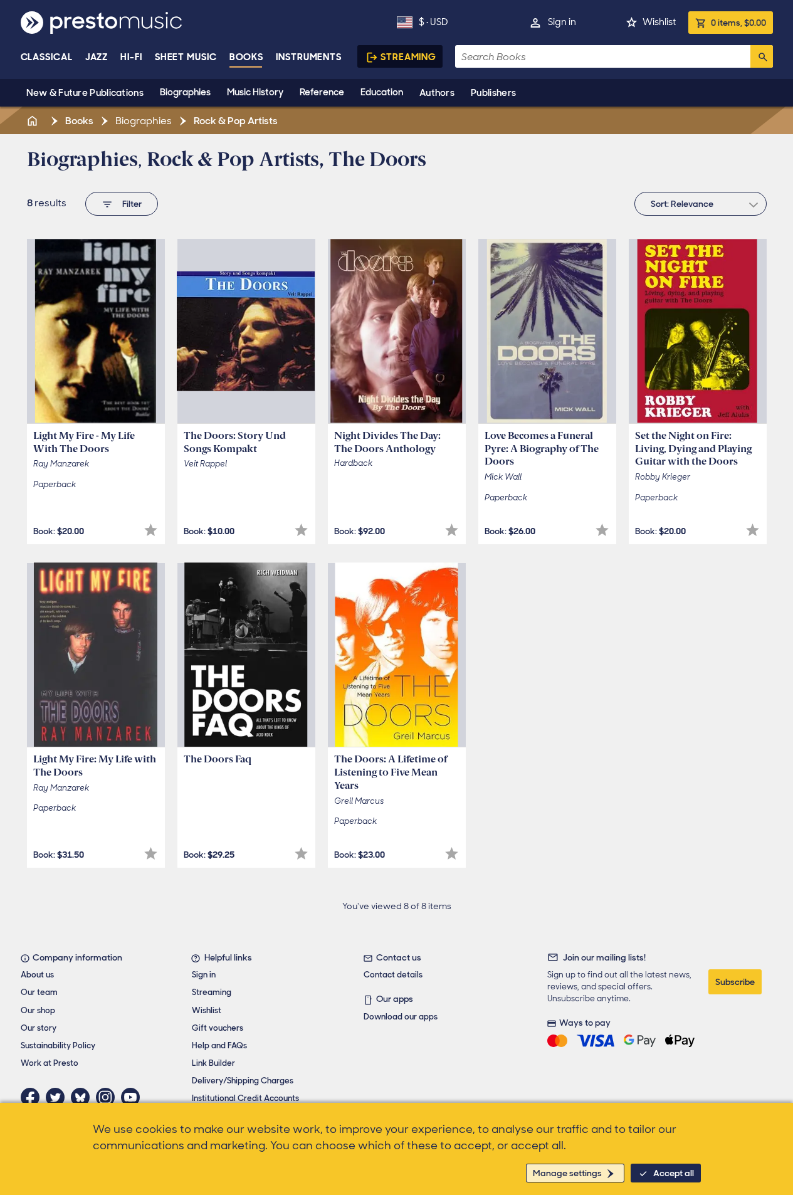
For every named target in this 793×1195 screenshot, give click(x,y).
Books (246, 57)
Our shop (38, 1010)
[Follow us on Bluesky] (83, 1097)
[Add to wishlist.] (151, 530)
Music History (255, 92)
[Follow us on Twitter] (58, 1097)
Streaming (408, 57)
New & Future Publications (85, 93)
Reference (322, 92)
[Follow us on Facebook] (33, 1097)
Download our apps (401, 1016)
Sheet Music (186, 57)
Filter (132, 203)
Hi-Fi (131, 57)
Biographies (185, 92)
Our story (38, 1028)
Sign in (562, 22)
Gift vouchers (217, 1028)
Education (381, 92)
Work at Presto (49, 1063)
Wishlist (659, 22)
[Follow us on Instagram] (108, 1097)
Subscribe (735, 981)
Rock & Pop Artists (235, 120)
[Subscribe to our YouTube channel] (133, 1097)
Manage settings (567, 1173)
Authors (436, 93)
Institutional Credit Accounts (245, 1098)
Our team (39, 992)
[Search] (761, 56)
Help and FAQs (219, 1045)
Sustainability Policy (58, 1045)
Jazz (96, 57)
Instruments (309, 57)
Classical (47, 57)
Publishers (493, 93)
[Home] (34, 120)
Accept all (673, 1173)
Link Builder (213, 1063)
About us (37, 974)
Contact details (393, 974)
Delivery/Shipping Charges (242, 1080)
